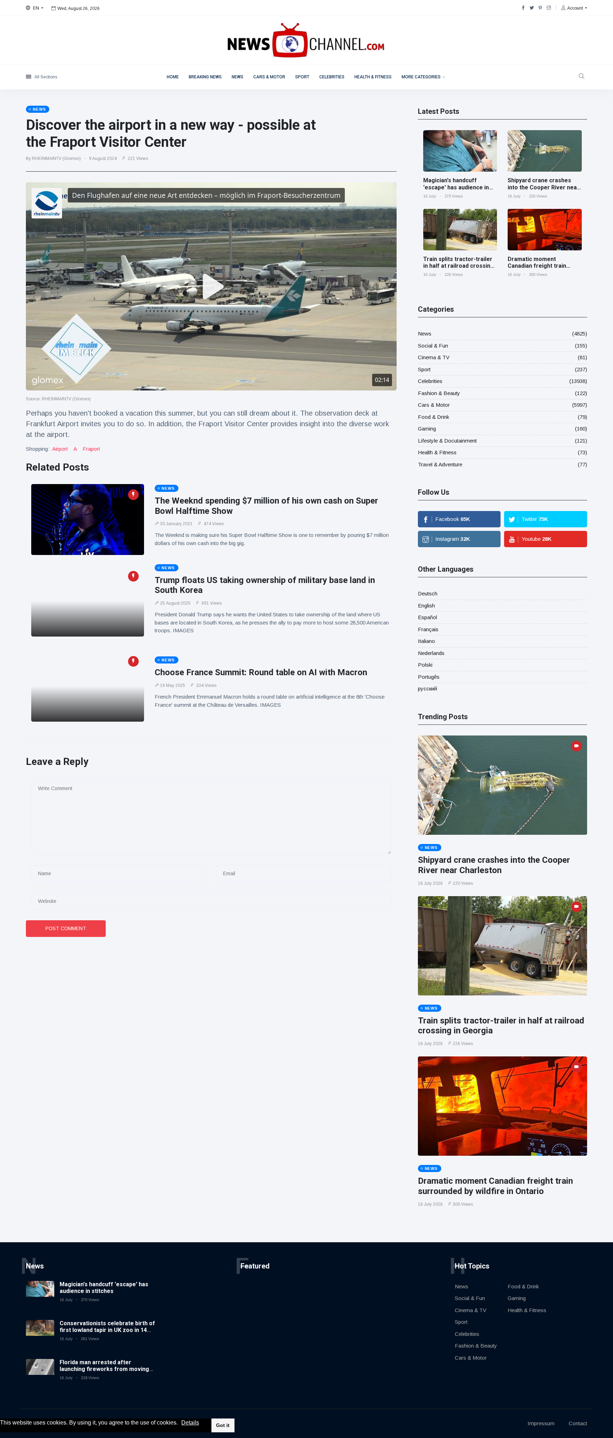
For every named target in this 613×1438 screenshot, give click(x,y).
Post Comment (65, 928)
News (237, 76)
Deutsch (427, 593)
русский (427, 688)
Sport (302, 76)
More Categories (421, 76)
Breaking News (205, 76)
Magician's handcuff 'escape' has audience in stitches (456, 187)
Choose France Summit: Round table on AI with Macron (261, 672)
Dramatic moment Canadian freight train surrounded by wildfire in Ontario (541, 269)
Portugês (429, 677)
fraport (91, 449)
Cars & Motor (269, 76)
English (426, 606)
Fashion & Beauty (439, 393)
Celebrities (331, 76)
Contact (578, 1423)
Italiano (426, 641)
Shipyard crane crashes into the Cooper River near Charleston (543, 187)
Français (428, 629)
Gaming (427, 429)
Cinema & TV (433, 357)
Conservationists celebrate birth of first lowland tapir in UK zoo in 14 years (107, 1330)
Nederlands (431, 653)
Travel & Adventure (440, 464)
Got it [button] (223, 1425)
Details (190, 1423)
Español (427, 617)
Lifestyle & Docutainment (447, 441)
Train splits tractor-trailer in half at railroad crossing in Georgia (458, 266)
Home (173, 76)
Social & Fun (433, 346)
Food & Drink (433, 417)
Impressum (541, 1423)
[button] (180, 1423)
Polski (425, 665)
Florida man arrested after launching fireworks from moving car (104, 1369)
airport (60, 449)
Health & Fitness (373, 76)
